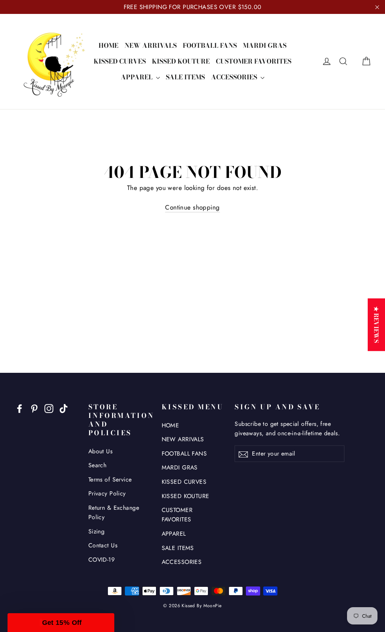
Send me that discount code (266, 372)
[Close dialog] (329, 265)
